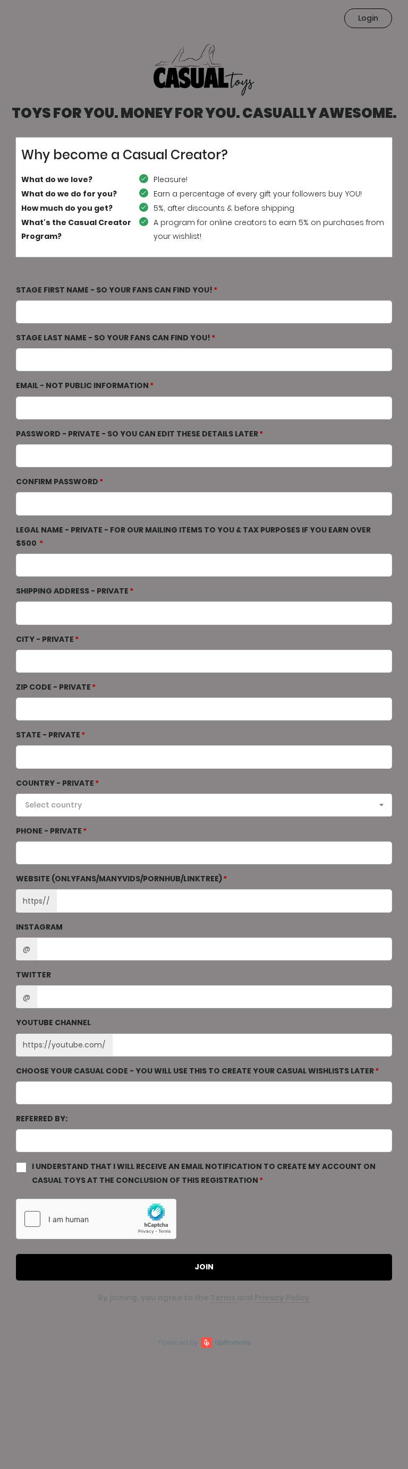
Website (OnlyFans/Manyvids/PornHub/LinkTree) (119, 878)
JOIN (204, 1266)
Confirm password (57, 481)
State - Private (48, 734)
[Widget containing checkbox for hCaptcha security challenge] (96, 1219)
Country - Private (55, 783)
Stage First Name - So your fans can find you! (114, 290)
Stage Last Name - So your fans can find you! (113, 337)
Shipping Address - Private (72, 591)
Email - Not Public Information (82, 385)
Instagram (39, 927)
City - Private (45, 639)
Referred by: (41, 1118)
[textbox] (204, 805)
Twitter (33, 974)
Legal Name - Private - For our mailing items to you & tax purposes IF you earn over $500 (193, 536)
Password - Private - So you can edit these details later (137, 433)
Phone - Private (49, 831)
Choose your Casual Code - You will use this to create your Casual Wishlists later (195, 1071)
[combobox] (204, 805)
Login (368, 18)
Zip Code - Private (53, 687)
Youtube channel (53, 1022)
